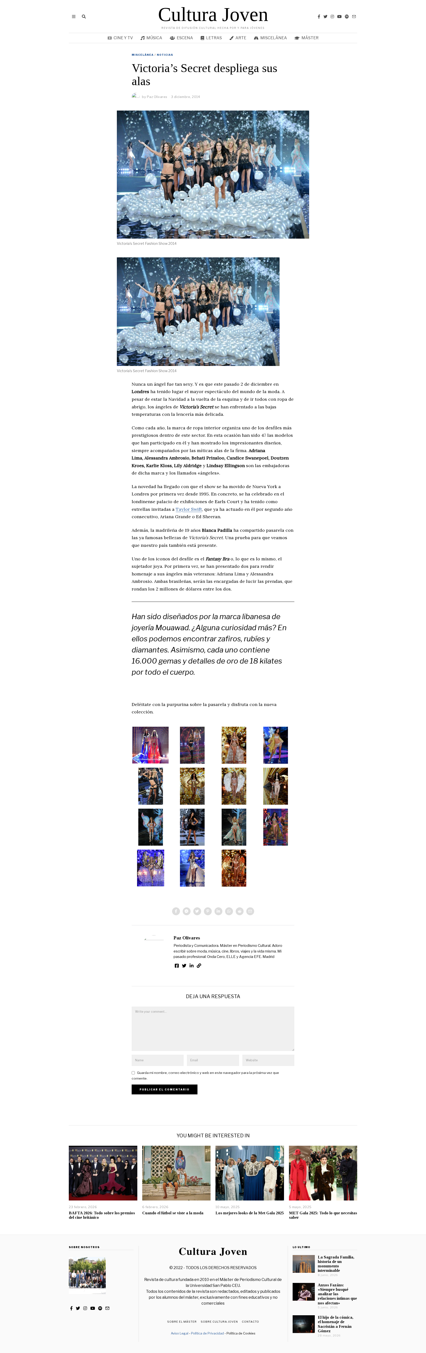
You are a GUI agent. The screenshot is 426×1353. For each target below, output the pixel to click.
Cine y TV (123, 38)
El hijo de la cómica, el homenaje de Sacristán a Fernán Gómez (335, 1324)
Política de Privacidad (207, 1333)
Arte (240, 38)
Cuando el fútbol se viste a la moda (172, 1213)
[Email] (354, 16)
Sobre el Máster (182, 1321)
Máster (310, 38)
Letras (214, 38)
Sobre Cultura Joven (219, 1321)
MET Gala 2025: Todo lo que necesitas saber (323, 1215)
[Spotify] (347, 16)
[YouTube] (339, 16)
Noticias (165, 54)
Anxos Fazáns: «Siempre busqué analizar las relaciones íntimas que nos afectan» (337, 1294)
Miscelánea (273, 38)
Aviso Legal (179, 1333)
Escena (185, 38)
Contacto (250, 1321)
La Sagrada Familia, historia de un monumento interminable (336, 1264)
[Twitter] (325, 16)
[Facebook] (319, 16)
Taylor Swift (189, 509)
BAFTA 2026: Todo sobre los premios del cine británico (102, 1215)
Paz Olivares (187, 937)
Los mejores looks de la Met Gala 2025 (249, 1213)
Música (154, 38)
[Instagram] (332, 16)
